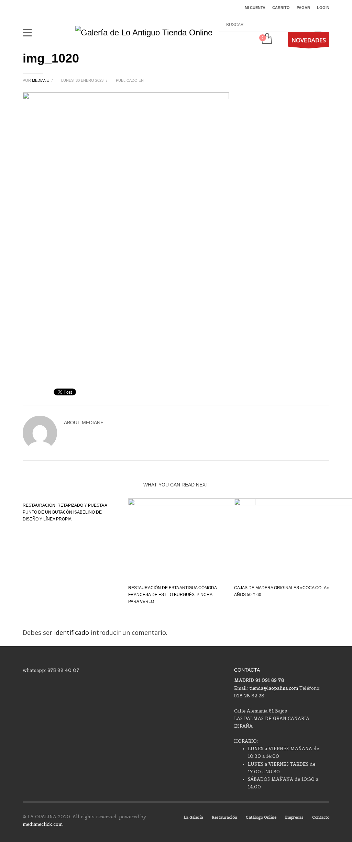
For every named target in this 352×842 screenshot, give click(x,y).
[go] (318, 25)
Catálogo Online (261, 817)
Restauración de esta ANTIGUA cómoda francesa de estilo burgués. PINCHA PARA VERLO (172, 594)
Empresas (294, 817)
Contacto (320, 817)
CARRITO (281, 7)
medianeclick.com (43, 824)
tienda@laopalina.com (273, 688)
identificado (72, 632)
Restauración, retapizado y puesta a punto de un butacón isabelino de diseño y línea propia (65, 512)
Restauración (224, 817)
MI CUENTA (255, 7)
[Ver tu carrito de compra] (266, 39)
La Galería (193, 817)
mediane (41, 80)
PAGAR (303, 7)
